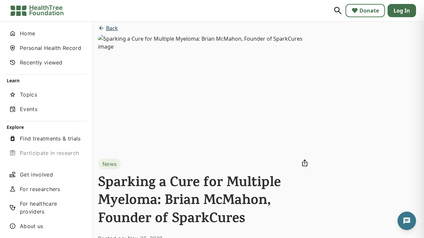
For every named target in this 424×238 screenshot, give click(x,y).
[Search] (338, 11)
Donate (369, 10)
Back (112, 28)
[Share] (305, 163)
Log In (402, 10)
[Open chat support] (407, 221)
